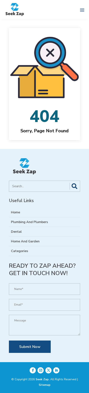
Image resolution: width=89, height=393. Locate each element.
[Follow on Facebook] (33, 370)
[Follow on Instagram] (40, 370)
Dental (16, 231)
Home (15, 212)
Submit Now (29, 346)
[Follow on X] (48, 370)
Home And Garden (25, 241)
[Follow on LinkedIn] (56, 370)
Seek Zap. (42, 379)
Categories (19, 251)
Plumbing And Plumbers (29, 222)
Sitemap (45, 385)
